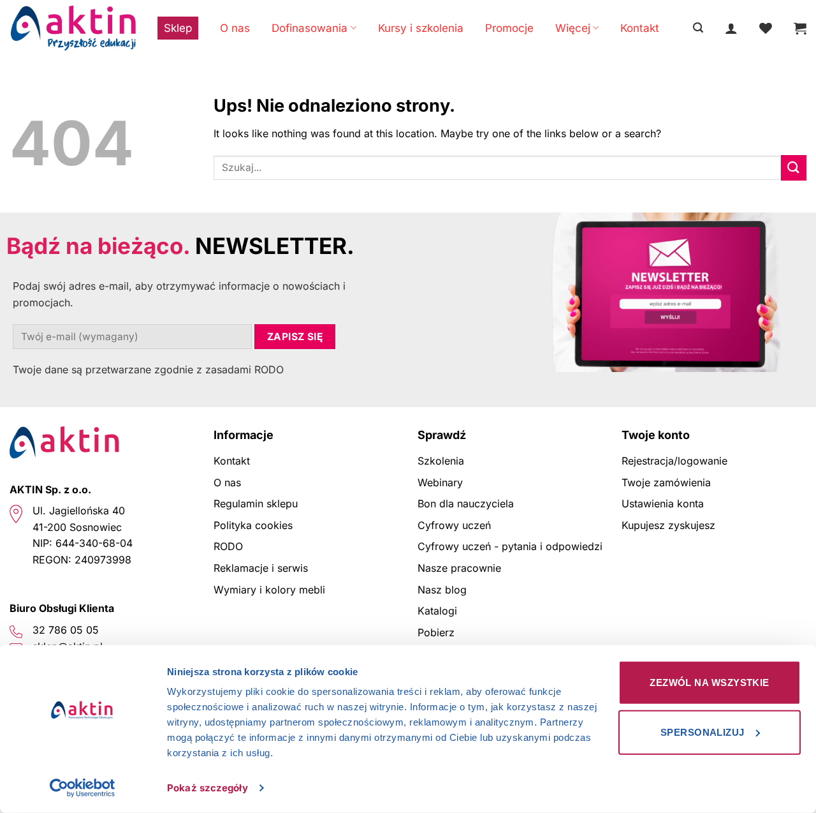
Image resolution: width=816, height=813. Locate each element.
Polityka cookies (253, 525)
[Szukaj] (698, 27)
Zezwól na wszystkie (709, 682)
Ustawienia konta (663, 503)
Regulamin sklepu (256, 503)
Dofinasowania (309, 28)
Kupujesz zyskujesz (668, 525)
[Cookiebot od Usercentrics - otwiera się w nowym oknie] (82, 788)
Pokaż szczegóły (207, 788)
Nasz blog (442, 589)
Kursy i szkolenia (420, 28)
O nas (235, 28)
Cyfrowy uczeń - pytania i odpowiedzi (510, 546)
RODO (228, 546)
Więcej (572, 28)
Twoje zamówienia (666, 482)
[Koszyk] (800, 28)
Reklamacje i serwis (261, 568)
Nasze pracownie (459, 568)
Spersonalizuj (702, 731)
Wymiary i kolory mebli (269, 589)
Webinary (440, 482)
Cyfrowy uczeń (454, 525)
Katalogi (437, 610)
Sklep (178, 28)
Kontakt (639, 28)
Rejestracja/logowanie (674, 460)
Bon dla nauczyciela (466, 503)
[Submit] (793, 167)
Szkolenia (441, 460)
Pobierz (436, 632)
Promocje (509, 28)
